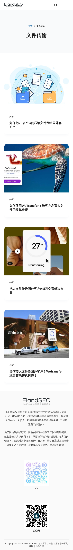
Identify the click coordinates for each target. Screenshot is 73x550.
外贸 (12, 116)
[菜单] (67, 5)
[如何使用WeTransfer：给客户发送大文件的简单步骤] (36, 168)
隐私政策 (40, 546)
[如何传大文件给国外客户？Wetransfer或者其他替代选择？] (36, 334)
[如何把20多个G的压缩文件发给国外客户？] (36, 85)
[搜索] (55, 5)
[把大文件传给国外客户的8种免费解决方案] (36, 251)
